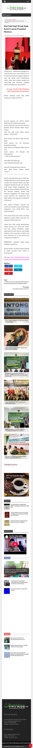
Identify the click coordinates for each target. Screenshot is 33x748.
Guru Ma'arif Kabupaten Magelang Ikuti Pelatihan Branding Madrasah (15, 457)
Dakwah (14, 19)
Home (6, 19)
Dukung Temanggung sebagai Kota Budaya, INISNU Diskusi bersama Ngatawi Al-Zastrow (16, 375)
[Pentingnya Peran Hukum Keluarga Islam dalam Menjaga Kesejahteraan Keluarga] (7, 585)
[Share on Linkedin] (18, 269)
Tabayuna (14, 746)
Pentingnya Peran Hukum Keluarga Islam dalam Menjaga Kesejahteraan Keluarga (19, 582)
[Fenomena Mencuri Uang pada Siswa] (7, 593)
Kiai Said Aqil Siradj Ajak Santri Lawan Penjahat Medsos (16, 29)
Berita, (17, 35)
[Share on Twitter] (18, 266)
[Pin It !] (8, 273)
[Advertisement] (16, 109)
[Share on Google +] (8, 269)
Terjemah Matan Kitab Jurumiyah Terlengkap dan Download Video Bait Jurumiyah (19, 514)
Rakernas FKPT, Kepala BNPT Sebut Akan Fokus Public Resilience (16, 348)
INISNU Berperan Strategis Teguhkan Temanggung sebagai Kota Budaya (15, 429)
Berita (10, 19)
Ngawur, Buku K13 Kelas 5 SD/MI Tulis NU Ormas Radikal (19, 646)
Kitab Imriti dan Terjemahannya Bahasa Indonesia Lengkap (19, 521)
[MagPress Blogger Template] (16, 8)
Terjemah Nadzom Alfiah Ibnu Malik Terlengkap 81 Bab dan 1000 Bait (20, 506)
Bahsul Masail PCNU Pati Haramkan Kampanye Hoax (17, 638)
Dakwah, (22, 35)
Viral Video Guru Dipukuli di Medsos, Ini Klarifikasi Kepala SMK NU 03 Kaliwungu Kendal (19, 654)
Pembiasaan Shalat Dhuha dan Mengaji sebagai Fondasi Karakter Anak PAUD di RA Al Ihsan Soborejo (16, 571)
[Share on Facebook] (8, 266)
